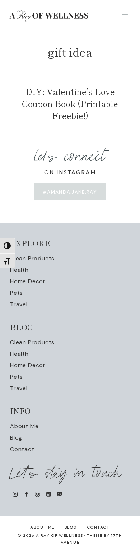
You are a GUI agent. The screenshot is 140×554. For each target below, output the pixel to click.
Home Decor (28, 281)
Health (19, 270)
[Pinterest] (37, 494)
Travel (19, 304)
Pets (16, 293)
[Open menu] (124, 16)
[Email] (60, 494)
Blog (16, 437)
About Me (24, 426)
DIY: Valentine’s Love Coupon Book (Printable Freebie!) (70, 103)
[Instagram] (15, 494)
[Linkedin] (48, 494)
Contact (22, 449)
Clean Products (32, 258)
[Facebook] (26, 494)
